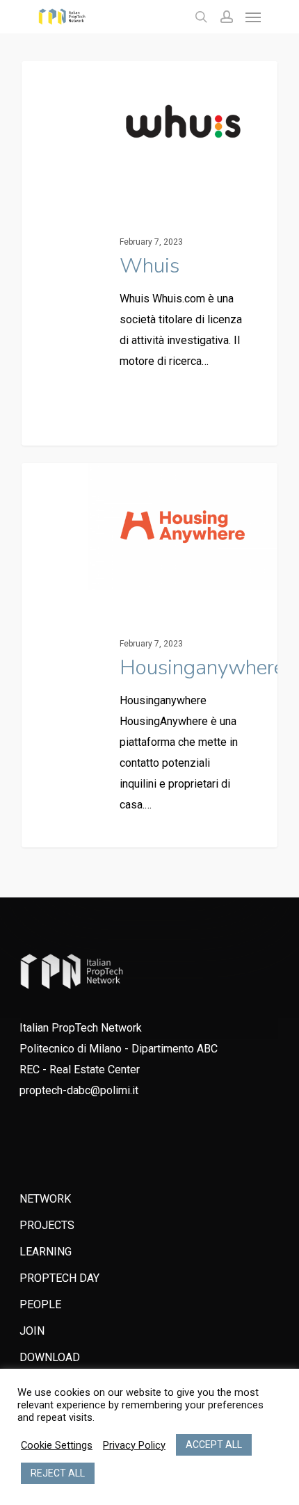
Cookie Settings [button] (56, 1445)
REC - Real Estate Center (79, 1069)
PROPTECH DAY (59, 1278)
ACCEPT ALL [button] (214, 1444)
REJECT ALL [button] (58, 1473)
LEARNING (45, 1251)
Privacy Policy (134, 1445)
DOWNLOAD (49, 1357)
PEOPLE (40, 1304)
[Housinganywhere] (149, 655)
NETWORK (45, 1198)
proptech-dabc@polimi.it (78, 1090)
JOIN (32, 1330)
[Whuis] (149, 253)
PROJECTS (46, 1225)
